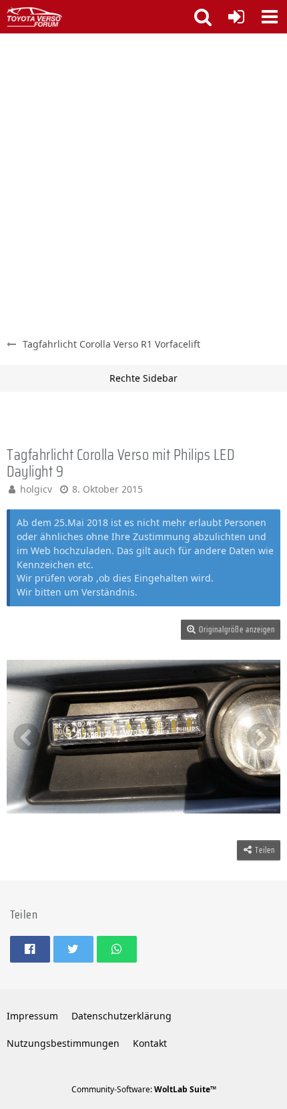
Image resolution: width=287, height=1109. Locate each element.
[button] (269, 16)
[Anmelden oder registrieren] (236, 16)
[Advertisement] (143, 184)
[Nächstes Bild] (260, 736)
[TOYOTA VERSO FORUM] (34, 16)
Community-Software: (143, 1089)
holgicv (36, 489)
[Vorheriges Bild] (26, 736)
